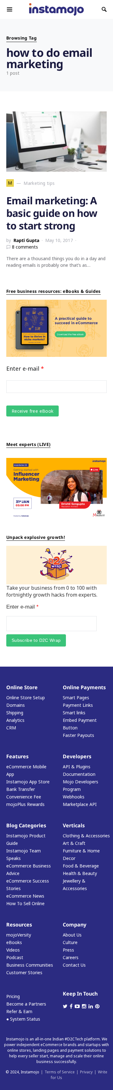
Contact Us (74, 965)
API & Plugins (76, 767)
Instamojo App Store (28, 782)
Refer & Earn (19, 1011)
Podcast (14, 957)
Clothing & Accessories (86, 836)
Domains (15, 705)
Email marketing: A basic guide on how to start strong (51, 213)
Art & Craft (74, 843)
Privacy (86, 1072)
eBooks (14, 942)
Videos (13, 950)
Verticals (74, 825)
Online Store (22, 687)
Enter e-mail (25, 368)
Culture (70, 942)
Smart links (74, 713)
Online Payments (84, 687)
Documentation (79, 774)
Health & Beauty (80, 873)
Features (17, 756)
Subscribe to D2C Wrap (36, 640)
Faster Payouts (78, 735)
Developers (77, 756)
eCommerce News (25, 896)
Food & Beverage (81, 866)
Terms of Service (60, 1072)
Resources (19, 924)
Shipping (14, 713)
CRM (11, 728)
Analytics (15, 720)
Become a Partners (26, 1004)
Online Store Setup (25, 698)
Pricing (13, 996)
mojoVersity (18, 935)
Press (68, 950)
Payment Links (78, 705)
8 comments (25, 247)
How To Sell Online (25, 903)
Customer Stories (24, 972)
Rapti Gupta (26, 240)
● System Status (23, 1019)
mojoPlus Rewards (25, 804)
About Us (72, 935)
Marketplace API (80, 804)
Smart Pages (76, 698)
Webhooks (73, 797)
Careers (70, 957)
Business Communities (29, 965)
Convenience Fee (23, 797)
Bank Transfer (20, 789)
